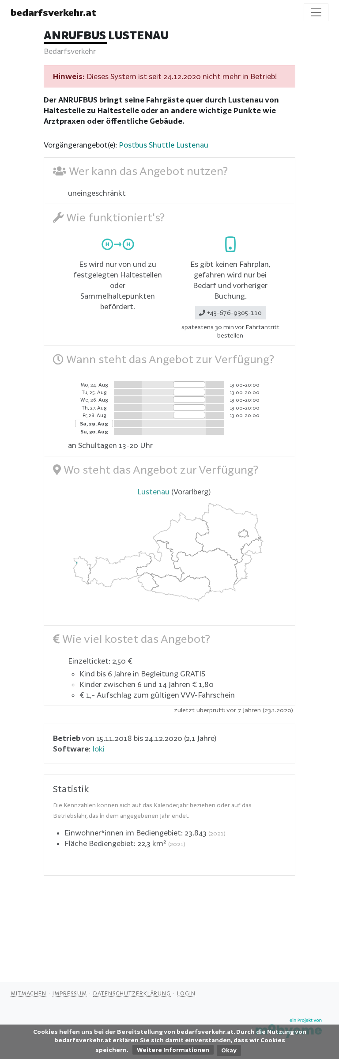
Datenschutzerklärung (132, 993)
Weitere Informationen (173, 1049)
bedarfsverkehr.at (53, 12)
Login (186, 993)
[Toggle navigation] (316, 12)
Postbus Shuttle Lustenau (163, 144)
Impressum (70, 993)
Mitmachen (28, 993)
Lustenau (153, 491)
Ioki (98, 748)
